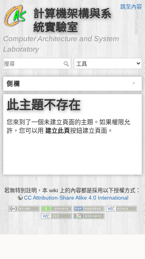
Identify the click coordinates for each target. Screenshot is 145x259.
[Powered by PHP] (88, 208)
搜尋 (67, 63)
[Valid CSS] (56, 215)
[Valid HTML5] (121, 208)
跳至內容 (131, 6)
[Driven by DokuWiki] (88, 215)
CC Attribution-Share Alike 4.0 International (76, 198)
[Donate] (56, 208)
